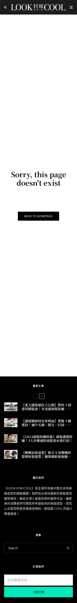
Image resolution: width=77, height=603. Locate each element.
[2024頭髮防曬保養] (10, 438)
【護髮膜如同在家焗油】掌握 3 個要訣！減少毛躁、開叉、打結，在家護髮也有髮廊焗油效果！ (46, 423)
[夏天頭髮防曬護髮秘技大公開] (10, 406)
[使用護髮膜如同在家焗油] (10, 422)
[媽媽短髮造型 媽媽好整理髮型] (10, 454)
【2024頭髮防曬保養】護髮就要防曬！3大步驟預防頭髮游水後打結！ (47, 439)
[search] (68, 548)
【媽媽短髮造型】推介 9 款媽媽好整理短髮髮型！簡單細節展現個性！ (46, 454)
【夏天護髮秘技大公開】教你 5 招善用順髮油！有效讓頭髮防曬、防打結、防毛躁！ (46, 407)
